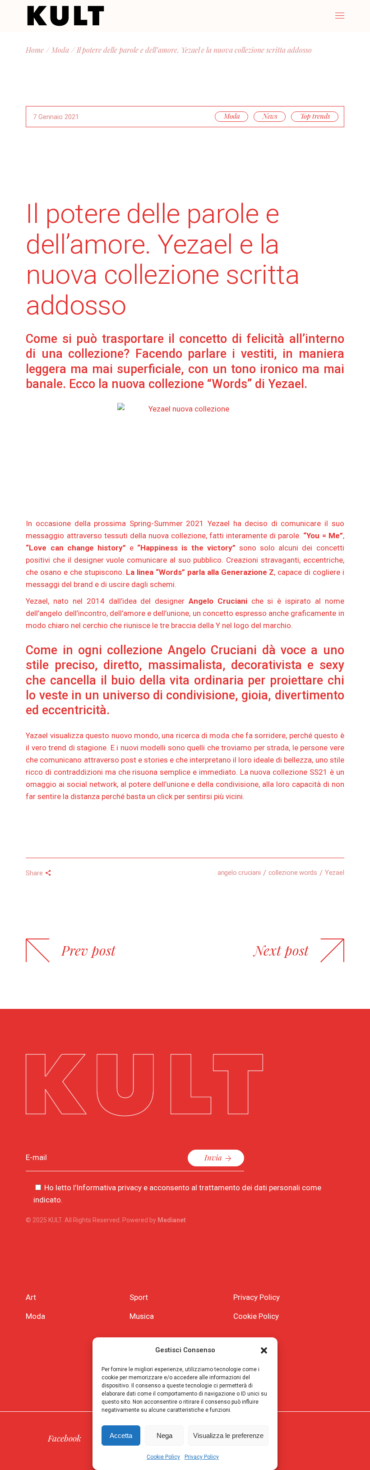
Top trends (315, 115)
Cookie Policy (163, 1457)
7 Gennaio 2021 (56, 117)
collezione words (292, 873)
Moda (60, 50)
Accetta (121, 1435)
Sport (139, 1297)
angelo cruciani (239, 873)
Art (31, 1297)
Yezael (334, 873)
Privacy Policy (202, 1457)
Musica (142, 1316)
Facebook (64, 1438)
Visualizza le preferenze (228, 1435)
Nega (164, 1435)
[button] (263, 1350)
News (270, 115)
